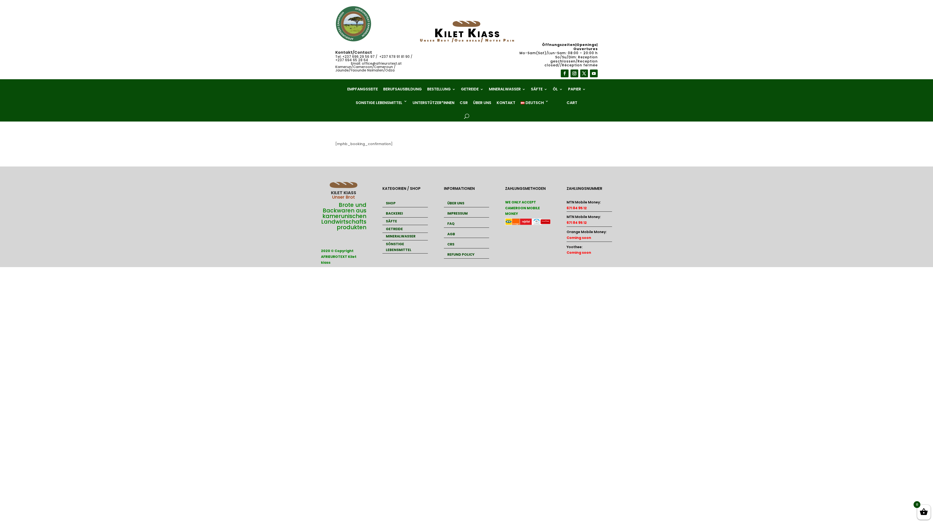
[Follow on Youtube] (594, 73)
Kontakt (506, 102)
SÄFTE (391, 221)
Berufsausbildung (402, 90)
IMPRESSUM (457, 213)
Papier (574, 90)
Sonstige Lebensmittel (379, 102)
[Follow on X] (584, 73)
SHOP (391, 203)
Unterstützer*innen (433, 102)
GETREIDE (394, 229)
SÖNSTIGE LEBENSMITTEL (398, 247)
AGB (451, 234)
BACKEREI (394, 213)
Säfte (537, 90)
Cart (572, 102)
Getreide (470, 90)
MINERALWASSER (400, 236)
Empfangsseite (362, 90)
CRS (450, 244)
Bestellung (439, 90)
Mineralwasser (505, 90)
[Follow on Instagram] (574, 73)
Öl (555, 90)
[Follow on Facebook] (565, 73)
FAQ (451, 223)
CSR (464, 102)
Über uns (482, 102)
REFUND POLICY (461, 254)
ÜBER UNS (455, 203)
